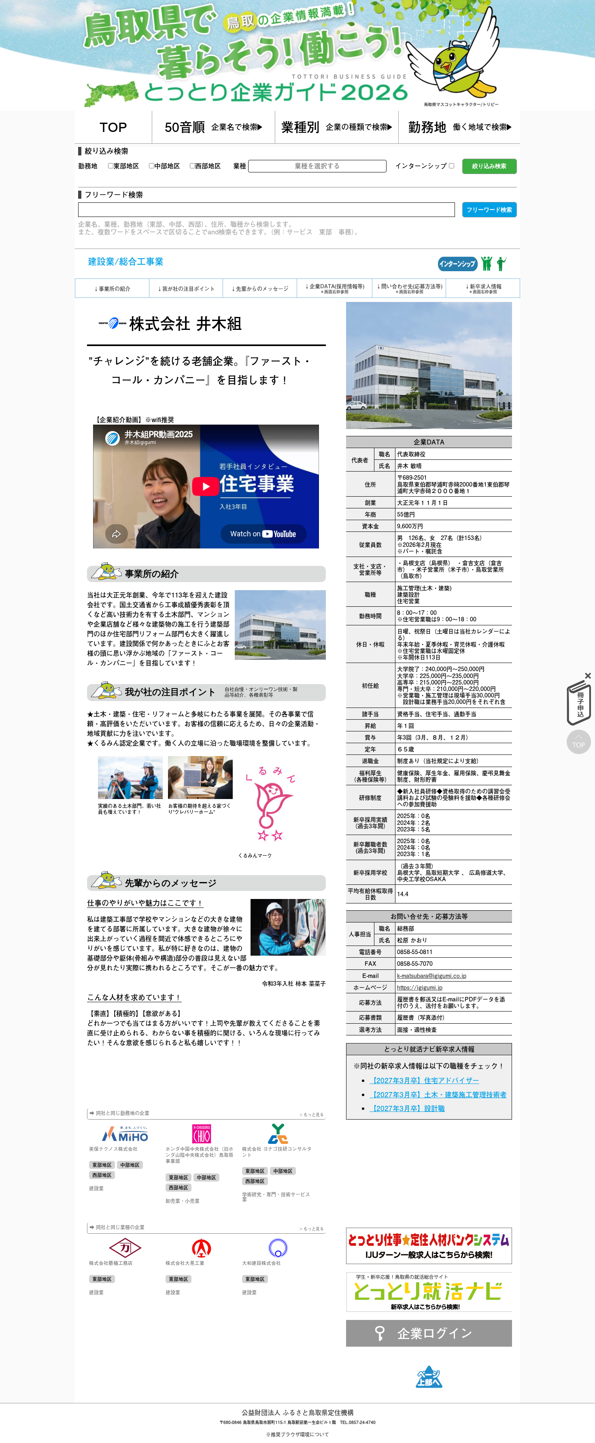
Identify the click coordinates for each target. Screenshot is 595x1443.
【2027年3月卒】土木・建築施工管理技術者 (438, 1094)
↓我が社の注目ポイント (186, 289)
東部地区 (126, 166)
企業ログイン (435, 1333)
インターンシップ (421, 166)
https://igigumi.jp (419, 987)
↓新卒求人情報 (483, 288)
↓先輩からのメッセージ (260, 289)
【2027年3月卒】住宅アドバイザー (424, 1080)
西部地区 (208, 166)
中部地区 (167, 166)
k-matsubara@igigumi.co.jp (431, 975)
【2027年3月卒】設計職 (407, 1108)
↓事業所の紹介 (112, 289)
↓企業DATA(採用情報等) (334, 288)
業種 (239, 166)
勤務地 (88, 166)
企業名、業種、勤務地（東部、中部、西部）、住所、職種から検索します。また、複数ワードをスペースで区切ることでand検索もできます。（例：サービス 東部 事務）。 (219, 227)
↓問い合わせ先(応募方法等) (409, 288)
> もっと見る (312, 1114)
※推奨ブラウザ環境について (297, 1434)
